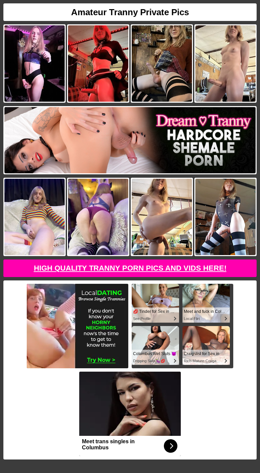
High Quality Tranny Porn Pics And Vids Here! (130, 268)
